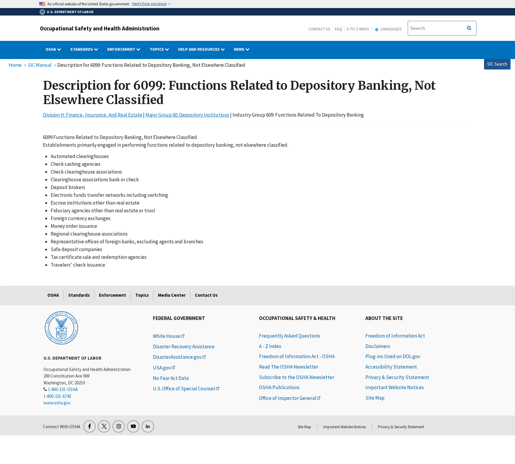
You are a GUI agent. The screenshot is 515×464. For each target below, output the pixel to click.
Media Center (172, 295)
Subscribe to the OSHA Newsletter (296, 377)
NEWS (239, 49)
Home (15, 65)
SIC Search (497, 64)
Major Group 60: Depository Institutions (187, 115)
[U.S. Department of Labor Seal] (61, 327)
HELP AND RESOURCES (199, 49)
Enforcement (121, 49)
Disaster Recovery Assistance (184, 346)
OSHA (51, 49)
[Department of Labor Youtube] (133, 426)
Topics (157, 49)
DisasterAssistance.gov (177, 357)
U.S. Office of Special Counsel (184, 388)
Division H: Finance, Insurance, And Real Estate (92, 115)
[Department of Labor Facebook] (89, 426)
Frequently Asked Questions (289, 335)
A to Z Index (358, 29)
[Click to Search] (469, 28)
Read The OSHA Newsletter (288, 367)
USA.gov (162, 367)
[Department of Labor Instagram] (118, 426)
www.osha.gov (57, 403)
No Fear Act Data (171, 378)
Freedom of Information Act (395, 335)
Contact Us (319, 29)
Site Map (374, 398)
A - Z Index (270, 346)
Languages (391, 29)
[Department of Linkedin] (148, 426)
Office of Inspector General (287, 398)
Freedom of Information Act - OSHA (297, 356)
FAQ (338, 29)
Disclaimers (377, 346)
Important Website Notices (394, 387)
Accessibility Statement (391, 367)
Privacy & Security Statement (397, 377)
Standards (82, 49)
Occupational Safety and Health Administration (99, 28)
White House (166, 336)
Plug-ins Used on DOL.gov (392, 356)
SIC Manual (40, 65)
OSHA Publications (279, 387)
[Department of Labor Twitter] (104, 426)
